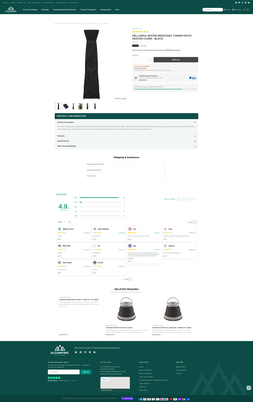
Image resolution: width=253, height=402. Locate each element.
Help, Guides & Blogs (34, 2)
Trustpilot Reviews (48, 2)
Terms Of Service (144, 384)
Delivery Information (145, 370)
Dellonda (138, 28)
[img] (139, 32)
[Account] (244, 9)
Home (57, 23)
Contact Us (142, 387)
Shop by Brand (181, 370)
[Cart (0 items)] (247, 9)
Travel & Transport (88, 10)
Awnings (45, 10)
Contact (12, 2)
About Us (5, 2)
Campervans (105, 10)
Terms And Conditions (146, 377)
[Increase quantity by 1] (149, 59)
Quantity (135, 55)
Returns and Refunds (145, 373)
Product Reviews (73, 2)
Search (141, 367)
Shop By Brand (61, 2)
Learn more (143, 80)
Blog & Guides (180, 367)
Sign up (86, 372)
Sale (117, 10)
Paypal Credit (21, 2)
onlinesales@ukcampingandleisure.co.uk (113, 371)
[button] (58, 106)
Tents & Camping (30, 10)
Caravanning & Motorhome (64, 10)
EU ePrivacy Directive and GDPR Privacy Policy (153, 380)
